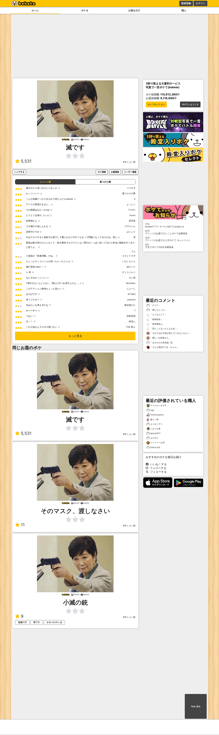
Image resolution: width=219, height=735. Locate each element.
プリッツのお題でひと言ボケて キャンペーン (167, 239)
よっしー (131, 204)
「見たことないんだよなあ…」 (164, 328)
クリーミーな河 (157, 442)
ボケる (84, 10)
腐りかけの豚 (129, 193)
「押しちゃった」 (158, 310)
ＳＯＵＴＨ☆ (129, 256)
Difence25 (155, 447)
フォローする (157, 468)
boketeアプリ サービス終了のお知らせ (164, 225)
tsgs (152, 410)
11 (23, 524)
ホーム (35, 10)
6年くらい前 (129, 162)
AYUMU (132, 294)
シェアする (19, 172)
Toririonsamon (157, 414)
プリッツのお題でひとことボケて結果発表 (166, 232)
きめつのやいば (54, 622)
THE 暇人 (131, 327)
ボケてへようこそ (190, 104)
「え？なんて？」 (158, 314)
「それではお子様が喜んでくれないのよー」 (170, 333)
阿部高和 (131, 316)
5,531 (26, 161)
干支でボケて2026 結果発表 (159, 245)
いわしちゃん (129, 261)
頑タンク (131, 267)
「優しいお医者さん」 (160, 337)
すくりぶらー (129, 272)
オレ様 (132, 277)
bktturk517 (155, 433)
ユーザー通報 (130, 172)
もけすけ (154, 438)
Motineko (131, 283)
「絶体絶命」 (156, 319)
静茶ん (132, 321)
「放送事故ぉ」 (157, 324)
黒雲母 (132, 221)
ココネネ (131, 188)
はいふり (131, 231)
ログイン (200, 3)
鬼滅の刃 (22, 622)
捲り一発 (154, 419)
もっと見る (75, 335)
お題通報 (115, 172)
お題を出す (134, 10)
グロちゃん (130, 226)
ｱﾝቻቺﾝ (132, 210)
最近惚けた (130, 305)
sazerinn (131, 299)
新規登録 (186, 3)
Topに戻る (196, 706)
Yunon (132, 215)
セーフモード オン (156, 104)
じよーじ (131, 288)
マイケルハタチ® (158, 405)
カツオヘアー (156, 424)
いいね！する (158, 464)
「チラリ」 (155, 305)
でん (133, 251)
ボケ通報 (102, 172)
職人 (184, 10)
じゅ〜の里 (155, 428)
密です (36, 622)
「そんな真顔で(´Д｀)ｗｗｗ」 (164, 347)
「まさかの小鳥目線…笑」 (162, 342)
